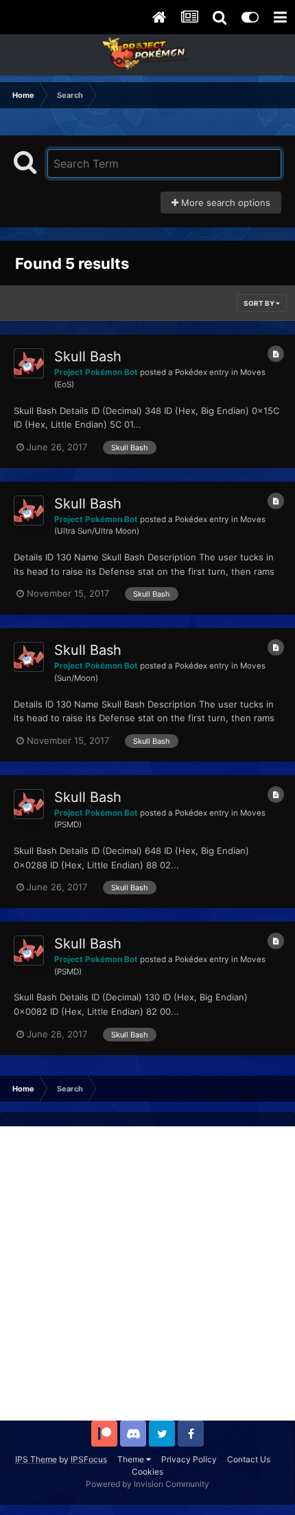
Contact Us (248, 1459)
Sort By (260, 303)
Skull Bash (87, 356)
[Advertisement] (147, 1273)
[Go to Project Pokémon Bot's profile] (29, 363)
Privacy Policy (189, 1459)
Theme (131, 1459)
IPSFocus (89, 1459)
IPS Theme (36, 1459)
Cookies (147, 1471)
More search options (224, 202)
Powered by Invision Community (147, 1484)
